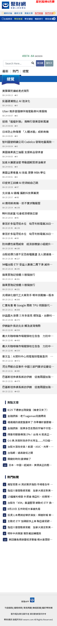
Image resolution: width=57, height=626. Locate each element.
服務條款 (18, 607)
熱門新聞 (13, 477)
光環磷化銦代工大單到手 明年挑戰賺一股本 (28, 295)
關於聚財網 (47, 607)
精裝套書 (49, 18)
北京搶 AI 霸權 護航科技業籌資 (20, 193)
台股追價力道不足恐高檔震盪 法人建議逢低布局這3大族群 (28, 254)
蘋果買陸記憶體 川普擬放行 (18, 275)
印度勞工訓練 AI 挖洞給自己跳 (20, 183)
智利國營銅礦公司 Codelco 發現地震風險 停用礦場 (28, 142)
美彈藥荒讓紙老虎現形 (15, 91)
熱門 (16, 71)
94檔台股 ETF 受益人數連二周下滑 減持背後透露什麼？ (28, 264)
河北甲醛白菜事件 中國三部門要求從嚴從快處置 (28, 366)
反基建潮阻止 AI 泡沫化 (16, 101)
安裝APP (25, 601)
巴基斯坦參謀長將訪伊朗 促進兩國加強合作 (28, 377)
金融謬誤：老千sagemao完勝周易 (27, 416)
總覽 (26, 71)
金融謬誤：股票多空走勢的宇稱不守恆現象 (32, 428)
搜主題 (40, 62)
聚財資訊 (8, 619)
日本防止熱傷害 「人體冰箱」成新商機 (25, 132)
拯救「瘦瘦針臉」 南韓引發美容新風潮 (25, 121)
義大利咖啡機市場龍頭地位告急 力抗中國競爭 (28, 336)
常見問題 (27, 607)
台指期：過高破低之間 (20, 453)
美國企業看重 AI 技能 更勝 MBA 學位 (24, 172)
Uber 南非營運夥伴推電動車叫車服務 (24, 111)
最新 (5, 71)
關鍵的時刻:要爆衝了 (19, 459)
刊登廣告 (9, 607)
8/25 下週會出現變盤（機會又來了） (28, 410)
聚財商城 (18, 18)
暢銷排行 (39, 18)
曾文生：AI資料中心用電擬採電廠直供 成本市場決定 (28, 356)
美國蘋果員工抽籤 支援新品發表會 (22, 152)
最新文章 (18, 13)
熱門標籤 (39, 13)
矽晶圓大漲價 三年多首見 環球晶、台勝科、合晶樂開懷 (28, 315)
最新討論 (8, 13)
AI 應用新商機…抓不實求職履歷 (21, 203)
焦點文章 (29, 13)
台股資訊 (8, 18)
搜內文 (49, 62)
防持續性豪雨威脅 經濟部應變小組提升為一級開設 (28, 244)
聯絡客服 (37, 607)
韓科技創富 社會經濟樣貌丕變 (20, 213)
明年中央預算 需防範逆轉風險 (24, 533)
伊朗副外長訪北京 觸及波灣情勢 (21, 326)
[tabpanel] (8, 13)
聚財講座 (29, 18)
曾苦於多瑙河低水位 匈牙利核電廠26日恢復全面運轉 (28, 223)
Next (54, 13)
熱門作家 (49, 13)
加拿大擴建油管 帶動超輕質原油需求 (24, 162)
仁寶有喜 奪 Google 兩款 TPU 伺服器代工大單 (28, 305)
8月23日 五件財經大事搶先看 (24, 509)
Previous (2, 13)
